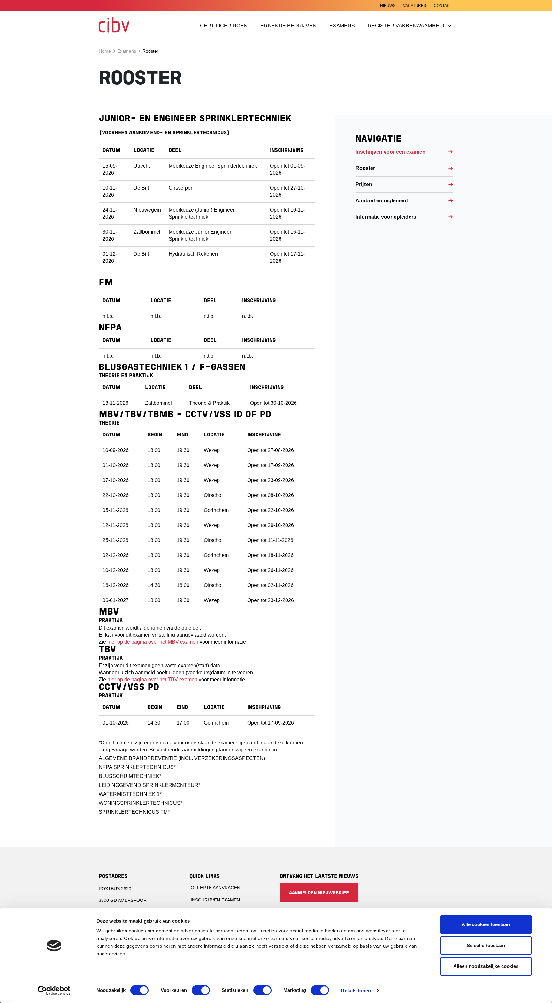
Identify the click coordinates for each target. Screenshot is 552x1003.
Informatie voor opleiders (386, 217)
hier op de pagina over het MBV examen (152, 642)
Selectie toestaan (486, 945)
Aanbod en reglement (382, 200)
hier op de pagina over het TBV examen (152, 679)
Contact (443, 6)
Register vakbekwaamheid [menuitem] (406, 25)
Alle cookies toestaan (486, 924)
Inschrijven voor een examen (390, 152)
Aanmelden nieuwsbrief (319, 893)
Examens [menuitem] (342, 25)
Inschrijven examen (215, 899)
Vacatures (414, 6)
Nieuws (387, 6)
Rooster (365, 168)
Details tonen (356, 990)
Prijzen (364, 184)
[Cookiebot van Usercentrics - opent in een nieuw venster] (54, 990)
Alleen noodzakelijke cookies (486, 966)
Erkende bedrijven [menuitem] (289, 27)
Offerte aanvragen (215, 887)
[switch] (201, 990)
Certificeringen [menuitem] (224, 25)
